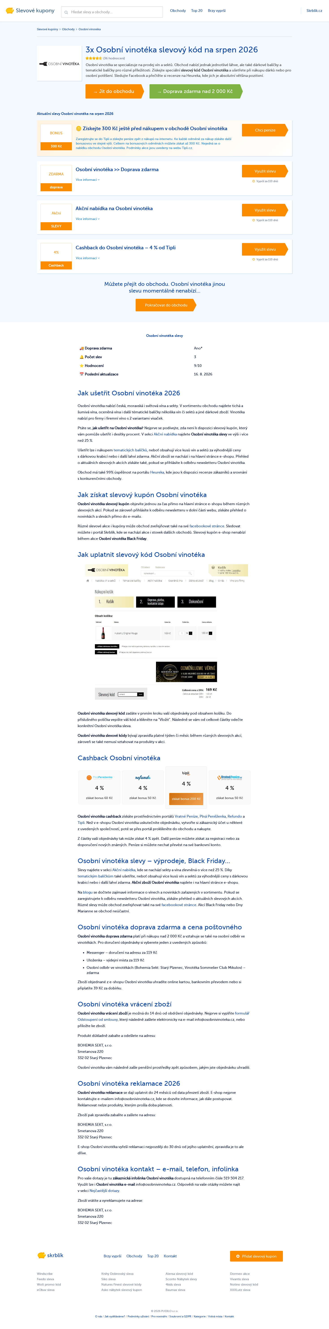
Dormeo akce (240, 1273)
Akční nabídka (165, 434)
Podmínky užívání (138, 1316)
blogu (88, 892)
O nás (98, 1316)
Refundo (235, 816)
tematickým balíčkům (95, 876)
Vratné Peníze (186, 816)
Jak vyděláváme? (115, 1316)
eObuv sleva (45, 1290)
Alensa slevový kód (179, 1273)
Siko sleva (108, 1279)
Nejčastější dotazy (104, 1191)
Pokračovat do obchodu (166, 305)
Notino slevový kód (244, 1284)
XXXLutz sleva (240, 1290)
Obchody (178, 11)
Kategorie (200, 1316)
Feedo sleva (45, 1279)
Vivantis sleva (239, 1279)
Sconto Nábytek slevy (181, 1279)
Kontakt (170, 1256)
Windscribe (45, 1273)
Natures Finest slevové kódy (121, 1284)
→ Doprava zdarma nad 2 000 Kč (195, 91)
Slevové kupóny (47, 29)
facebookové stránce (207, 526)
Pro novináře (159, 1316)
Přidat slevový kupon (259, 1256)
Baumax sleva (175, 1290)
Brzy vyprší (217, 11)
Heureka (157, 472)
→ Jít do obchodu (113, 91)
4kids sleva (173, 1284)
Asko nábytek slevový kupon (121, 1290)
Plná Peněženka (213, 816)
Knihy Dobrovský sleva (117, 1273)
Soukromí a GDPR (180, 1316)
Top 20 (197, 11)
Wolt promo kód (49, 1284)
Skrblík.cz (314, 11)
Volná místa (215, 1316)
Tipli (81, 823)
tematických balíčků (130, 450)
